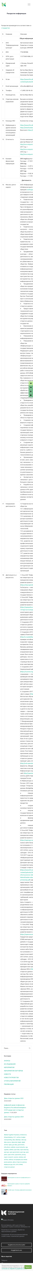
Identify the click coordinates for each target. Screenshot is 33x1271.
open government (15, 1152)
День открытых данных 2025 (13, 1098)
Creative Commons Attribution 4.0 (19, 1227)
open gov (6, 1152)
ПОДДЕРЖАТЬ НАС (16, 1250)
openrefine (18, 1154)
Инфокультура (8, 1164)
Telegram (4, 1260)
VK (2, 1263)
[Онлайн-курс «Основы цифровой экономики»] (4, 1191)
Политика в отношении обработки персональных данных (13, 1230)
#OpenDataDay (8, 1137)
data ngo (23, 1139)
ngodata (6, 1149)
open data (17, 1149)
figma (10, 1144)
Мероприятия (9, 1067)
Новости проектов (11, 1077)
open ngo (22, 1152)
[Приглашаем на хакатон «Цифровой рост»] (4, 1179)
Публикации (9, 1084)
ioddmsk (13, 1147)
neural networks (20, 1147)
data (13, 1139)
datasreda (14, 1142)
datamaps (18, 1139)
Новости (7, 1074)
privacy (24, 1154)
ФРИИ (21, 1164)
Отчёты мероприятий (12, 1081)
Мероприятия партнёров (13, 1071)
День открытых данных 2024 (13, 1117)
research (10, 1157)
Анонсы (7, 1060)
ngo (27, 1147)
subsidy (21, 1157)
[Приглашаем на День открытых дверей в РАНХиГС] (4, 1185)
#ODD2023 (23, 1134)
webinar (11, 1159)
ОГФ (17, 1164)
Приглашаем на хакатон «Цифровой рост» (19, 1177)
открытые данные (9, 1167)
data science (7, 1142)
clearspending (8, 1139)
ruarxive (16, 1157)
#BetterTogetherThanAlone (12, 1134)
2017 (14, 1137)
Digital (19, 1142)
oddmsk (11, 1149)
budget (23, 1137)
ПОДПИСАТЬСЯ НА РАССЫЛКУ (16, 1245)
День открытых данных (20, 1162)
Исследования (9, 1064)
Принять (28, 1267)
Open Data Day (24, 1149)
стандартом (5, 28)
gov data (14, 1144)
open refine (11, 1154)
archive (19, 1137)
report (5, 1157)
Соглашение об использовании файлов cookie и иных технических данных (14, 1235)
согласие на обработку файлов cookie (14, 1268)
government (21, 1144)
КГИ (14, 1164)
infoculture (7, 1147)
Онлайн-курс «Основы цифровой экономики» (19, 1190)
